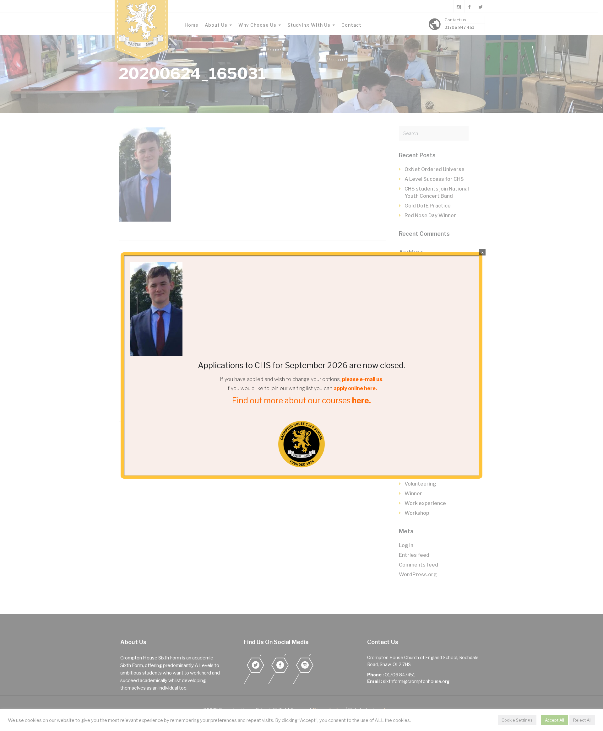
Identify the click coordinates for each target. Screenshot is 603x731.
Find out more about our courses (301, 400)
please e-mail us (362, 379)
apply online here (355, 388)
